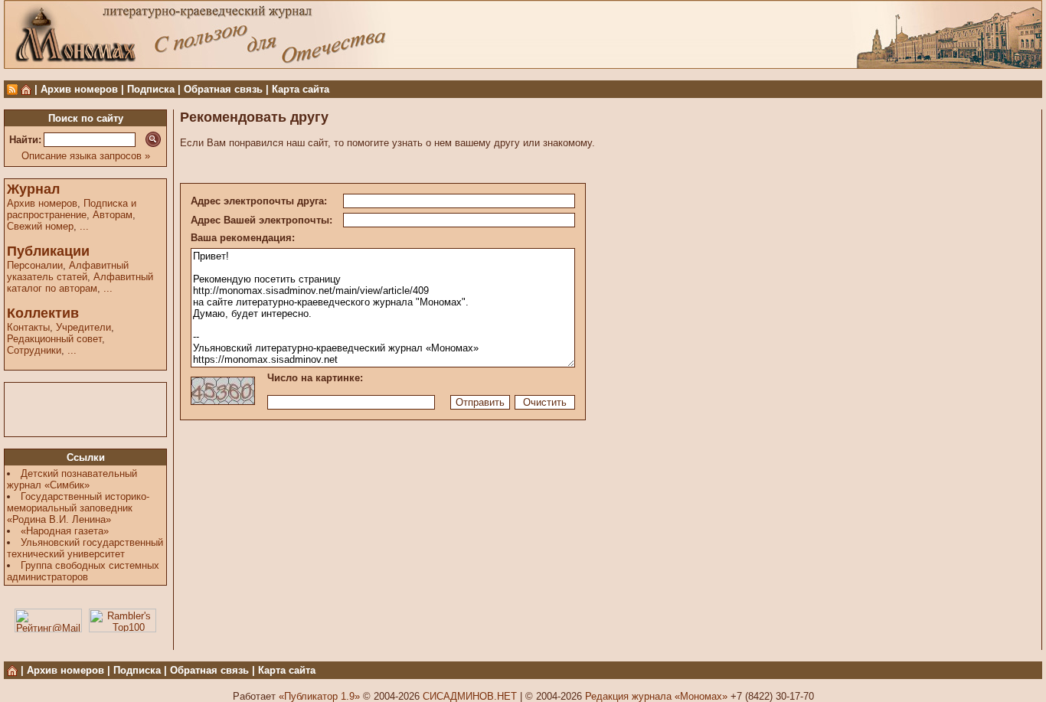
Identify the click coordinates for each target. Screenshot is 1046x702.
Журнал (33, 189)
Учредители (83, 327)
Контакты (28, 327)
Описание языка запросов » (85, 156)
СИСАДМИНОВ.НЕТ (470, 696)
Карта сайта (300, 89)
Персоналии (35, 265)
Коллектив (43, 313)
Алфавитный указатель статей (68, 271)
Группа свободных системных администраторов (83, 571)
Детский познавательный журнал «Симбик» (72, 479)
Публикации (48, 251)
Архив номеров (79, 89)
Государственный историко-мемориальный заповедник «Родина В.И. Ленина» (78, 508)
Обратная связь (223, 89)
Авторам (112, 214)
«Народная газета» (65, 531)
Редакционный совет (54, 338)
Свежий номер (40, 226)
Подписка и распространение (71, 209)
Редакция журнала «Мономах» (656, 696)
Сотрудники (34, 350)
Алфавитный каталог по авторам (80, 282)
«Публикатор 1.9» (319, 696)
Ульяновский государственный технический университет (85, 548)
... (84, 226)
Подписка (151, 89)
